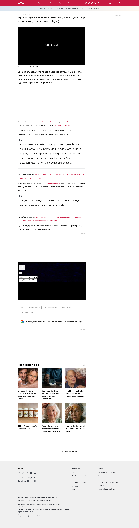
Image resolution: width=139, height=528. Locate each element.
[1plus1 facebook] (31, 473)
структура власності (107, 472)
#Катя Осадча (34, 307)
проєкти (41, 3)
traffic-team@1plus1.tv (26, 517)
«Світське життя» (73, 122)
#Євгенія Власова (26, 312)
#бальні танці (67, 307)
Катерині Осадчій (49, 122)
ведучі (74, 489)
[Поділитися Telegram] (30, 66)
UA (110, 3)
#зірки (22, 307)
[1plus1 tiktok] (27, 473)
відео (61, 3)
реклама (75, 472)
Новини (52, 3)
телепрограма (74, 3)
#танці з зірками (51, 307)
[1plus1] (21, 3)
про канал (76, 469)
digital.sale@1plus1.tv (25, 512)
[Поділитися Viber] (37, 67)
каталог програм (79, 482)
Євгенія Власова (53, 183)
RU (113, 3)
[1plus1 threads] (23, 473)
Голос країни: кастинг (45, 8)
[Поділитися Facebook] (33, 66)
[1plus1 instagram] (19, 473)
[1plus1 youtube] (35, 473)
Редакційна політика (107, 489)
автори (101, 469)
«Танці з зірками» (62, 125)
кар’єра (75, 486)
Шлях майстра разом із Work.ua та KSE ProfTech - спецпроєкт (78, 8)
